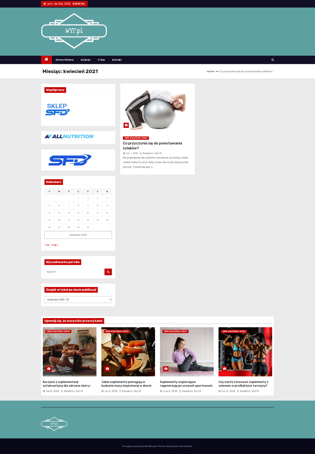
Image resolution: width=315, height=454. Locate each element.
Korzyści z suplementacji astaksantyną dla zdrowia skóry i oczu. (67, 386)
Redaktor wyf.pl (152, 153)
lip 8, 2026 (111, 391)
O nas (101, 59)
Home (210, 71)
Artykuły (86, 59)
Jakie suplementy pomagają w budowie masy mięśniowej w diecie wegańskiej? (126, 386)
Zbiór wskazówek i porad (136, 138)
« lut (47, 245)
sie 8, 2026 (52, 391)
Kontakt (117, 59)
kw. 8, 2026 (228, 391)
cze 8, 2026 (170, 391)
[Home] (46, 60)
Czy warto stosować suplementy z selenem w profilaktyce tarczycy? (243, 384)
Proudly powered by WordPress (139, 446)
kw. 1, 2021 (132, 153)
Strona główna (65, 59)
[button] (273, 60)
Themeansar (185, 446)
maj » (55, 245)
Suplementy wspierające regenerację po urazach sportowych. (186, 384)
